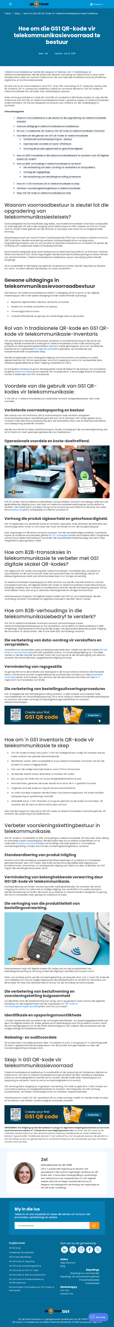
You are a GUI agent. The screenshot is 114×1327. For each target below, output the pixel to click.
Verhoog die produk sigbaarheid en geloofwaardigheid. (53, 148)
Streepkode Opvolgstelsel (21, 1252)
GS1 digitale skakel (44, 349)
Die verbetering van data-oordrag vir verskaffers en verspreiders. (59, 167)
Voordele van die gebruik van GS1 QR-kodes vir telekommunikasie (52, 135)
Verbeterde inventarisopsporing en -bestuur (47, 139)
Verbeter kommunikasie (29, 843)
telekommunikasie (24, 371)
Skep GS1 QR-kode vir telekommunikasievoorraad (44, 193)
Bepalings (92, 1269)
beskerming (17, 509)
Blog (17, 13)
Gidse (64, 1259)
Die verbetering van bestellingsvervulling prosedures (52, 176)
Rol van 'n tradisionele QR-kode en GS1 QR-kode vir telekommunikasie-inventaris (61, 130)
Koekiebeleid (92, 1283)
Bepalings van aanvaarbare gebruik (79, 1276)
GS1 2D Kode (15, 1248)
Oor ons (64, 1290)
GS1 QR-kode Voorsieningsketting (25, 1265)
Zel (46, 53)
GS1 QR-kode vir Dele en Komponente (27, 1274)
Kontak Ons (66, 1293)
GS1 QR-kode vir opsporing (21, 1261)
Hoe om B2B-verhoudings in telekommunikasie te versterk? (49, 163)
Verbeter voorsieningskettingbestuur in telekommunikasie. (49, 188)
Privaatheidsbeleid (89, 1279)
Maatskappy (68, 1287)
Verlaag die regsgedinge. (36, 172)
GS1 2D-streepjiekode (60, 535)
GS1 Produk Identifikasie (20, 1257)
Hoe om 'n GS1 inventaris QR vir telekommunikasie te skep (48, 183)
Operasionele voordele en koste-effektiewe (47, 143)
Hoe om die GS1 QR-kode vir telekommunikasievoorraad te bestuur (60, 13)
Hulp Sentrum (67, 1262)
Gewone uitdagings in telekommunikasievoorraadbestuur (48, 126)
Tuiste (7, 13)
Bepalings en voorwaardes (84, 1273)
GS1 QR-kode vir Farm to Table (23, 1270)
